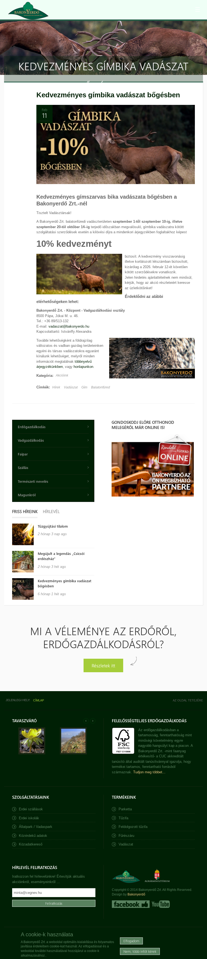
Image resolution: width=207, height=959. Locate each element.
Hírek (56, 387)
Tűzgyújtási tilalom (53, 526)
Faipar (23, 454)
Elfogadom (131, 940)
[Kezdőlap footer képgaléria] (31, 753)
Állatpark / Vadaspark (35, 827)
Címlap (38, 700)
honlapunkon (83, 367)
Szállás (23, 467)
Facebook (131, 904)
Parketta (125, 809)
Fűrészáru (126, 836)
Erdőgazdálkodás (32, 426)
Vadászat (71, 387)
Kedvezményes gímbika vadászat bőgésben (108, 95)
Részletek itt (103, 665)
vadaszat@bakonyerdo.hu (69, 326)
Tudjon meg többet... (149, 772)
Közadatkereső (30, 844)
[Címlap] (28, 10)
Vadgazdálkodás (31, 440)
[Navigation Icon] (197, 9)
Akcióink (62, 375)
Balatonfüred (100, 387)
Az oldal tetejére (188, 700)
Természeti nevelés (33, 481)
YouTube (160, 904)
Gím (84, 387)
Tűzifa (123, 818)
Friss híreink (24, 511)
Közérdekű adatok (33, 836)
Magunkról (27, 494)
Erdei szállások (31, 809)
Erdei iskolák (29, 818)
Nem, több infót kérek (139, 951)
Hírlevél (51, 511)
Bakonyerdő (136, 894)
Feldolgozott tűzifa (133, 827)
